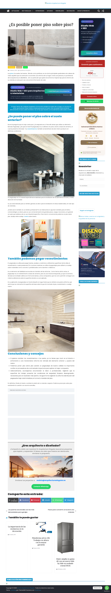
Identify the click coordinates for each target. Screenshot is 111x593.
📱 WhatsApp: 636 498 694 (92, 101)
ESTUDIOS (50, 11)
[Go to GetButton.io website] (107, 591)
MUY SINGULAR (26, 11)
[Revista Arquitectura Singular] (8, 11)
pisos (12, 73)
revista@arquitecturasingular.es (51, 480)
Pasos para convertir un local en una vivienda (61, 511)
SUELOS (25, 67)
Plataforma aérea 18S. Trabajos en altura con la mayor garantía (41, 541)
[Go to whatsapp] (107, 588)
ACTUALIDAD (15, 11)
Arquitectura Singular (25, 70)
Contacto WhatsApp (41, 486)
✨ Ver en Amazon (92, 142)
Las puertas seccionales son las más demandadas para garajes (21, 511)
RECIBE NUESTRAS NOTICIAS (89, 194)
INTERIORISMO (40, 11)
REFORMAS (19, 67)
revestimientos (32, 129)
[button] (32, 11)
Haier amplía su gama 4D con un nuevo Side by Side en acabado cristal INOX (65, 562)
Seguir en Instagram (86, 210)
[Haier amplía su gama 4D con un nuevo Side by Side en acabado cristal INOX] (65, 523)
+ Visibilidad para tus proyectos (58, 91)
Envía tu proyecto (83, 11)
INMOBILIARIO (60, 11)
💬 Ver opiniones (92, 147)
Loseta (26, 216)
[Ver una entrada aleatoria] (103, 11)
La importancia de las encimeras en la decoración (17, 528)
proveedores (11, 67)
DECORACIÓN (71, 11)
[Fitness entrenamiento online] (92, 216)
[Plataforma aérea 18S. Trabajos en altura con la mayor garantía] (41, 523)
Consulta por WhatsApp (54, 95)
